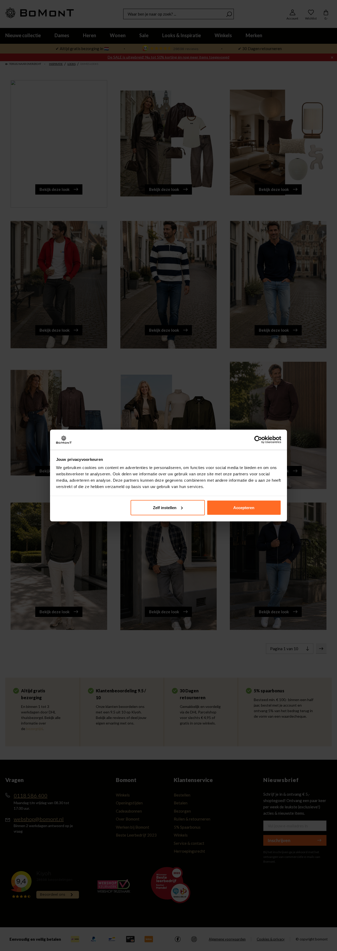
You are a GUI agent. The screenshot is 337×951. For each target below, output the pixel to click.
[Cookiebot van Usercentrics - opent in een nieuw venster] (258, 440)
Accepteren (243, 507)
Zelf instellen (164, 507)
